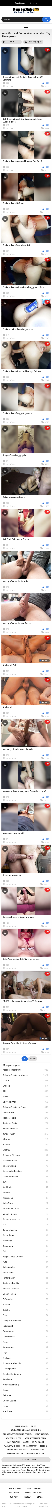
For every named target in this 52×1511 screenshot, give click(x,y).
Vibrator (25, 1139)
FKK (25, 1225)
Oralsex (25, 1086)
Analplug (25, 1358)
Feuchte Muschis (25, 1288)
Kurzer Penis (25, 1235)
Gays (25, 1353)
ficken (43, 1446)
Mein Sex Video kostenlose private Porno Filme (22, 1505)
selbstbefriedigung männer (26, 1430)
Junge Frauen (25, 1134)
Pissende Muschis (25, 1219)
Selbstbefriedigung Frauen (25, 1107)
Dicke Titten (25, 1203)
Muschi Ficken (25, 1294)
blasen (26, 1442)
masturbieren (42, 1434)
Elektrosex (25, 1395)
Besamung (25, 1246)
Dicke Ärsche (25, 1267)
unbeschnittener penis (17, 1450)
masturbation (13, 1442)
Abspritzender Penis (25, 1070)
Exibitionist (25, 1326)
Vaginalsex (25, 1198)
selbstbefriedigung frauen (17, 1434)
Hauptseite (15, 1488)
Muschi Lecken (25, 1401)
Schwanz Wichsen (25, 1155)
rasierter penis (37, 1450)
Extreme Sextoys (25, 1209)
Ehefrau (25, 1150)
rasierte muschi (15, 1454)
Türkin (25, 1406)
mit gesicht (38, 1442)
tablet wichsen (12, 1446)
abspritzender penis (36, 1438)
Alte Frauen (25, 1411)
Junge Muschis (25, 1230)
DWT (25, 1182)
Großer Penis (25, 1337)
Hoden (25, 1390)
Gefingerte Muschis (25, 1320)
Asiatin (25, 1342)
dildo (33, 1426)
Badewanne (25, 1347)
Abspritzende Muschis (25, 1257)
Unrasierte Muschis (25, 1363)
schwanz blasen (30, 1446)
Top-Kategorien (13, 1065)
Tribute (25, 1080)
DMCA (39, 1497)
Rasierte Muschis (25, 1283)
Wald (25, 1251)
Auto (25, 1262)
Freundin (25, 1192)
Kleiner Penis (25, 1112)
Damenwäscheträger (25, 1171)
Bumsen (25, 1304)
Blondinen (25, 1379)
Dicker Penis (25, 1272)
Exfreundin (25, 1299)
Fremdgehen (25, 1331)
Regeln (27, 1497)
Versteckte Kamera (25, 1374)
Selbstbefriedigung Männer (25, 1075)
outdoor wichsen (35, 1454)
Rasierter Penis (25, 1123)
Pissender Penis (25, 1128)
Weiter (33, 1059)
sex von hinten (13, 1438)
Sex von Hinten (25, 1102)
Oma (25, 1315)
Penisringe (25, 1241)
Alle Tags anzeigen (26, 1460)
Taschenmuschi (25, 1176)
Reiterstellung (25, 1166)
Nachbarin (25, 1187)
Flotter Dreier (25, 1278)
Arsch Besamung (25, 1385)
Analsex (25, 1144)
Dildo (25, 1091)
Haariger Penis (25, 1118)
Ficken (25, 1096)
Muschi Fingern (25, 1214)
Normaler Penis (25, 1160)
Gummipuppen (25, 1369)
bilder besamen (21, 1426)
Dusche (25, 1310)
